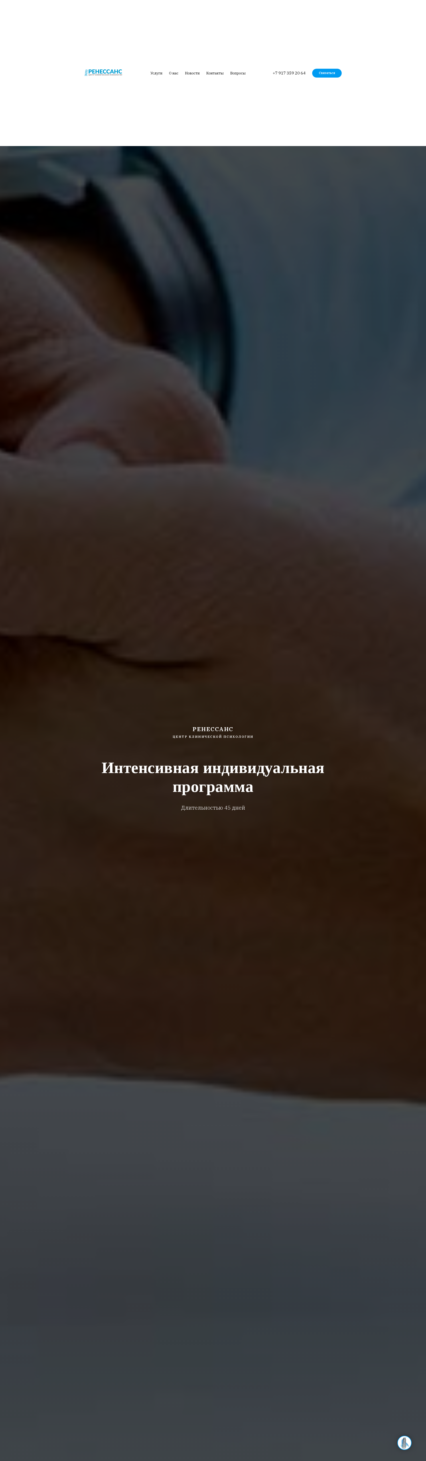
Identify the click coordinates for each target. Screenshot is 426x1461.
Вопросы (238, 73)
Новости (192, 73)
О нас (173, 73)
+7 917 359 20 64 (289, 73)
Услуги (156, 73)
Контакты (215, 73)
